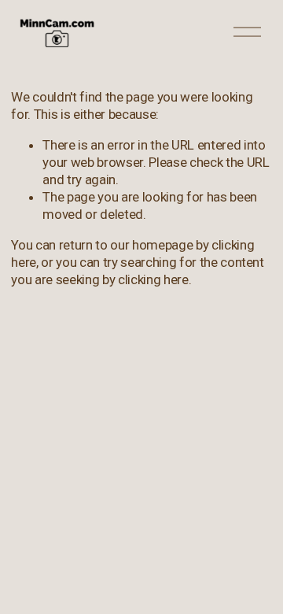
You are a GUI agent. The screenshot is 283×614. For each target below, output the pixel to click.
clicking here (153, 279)
